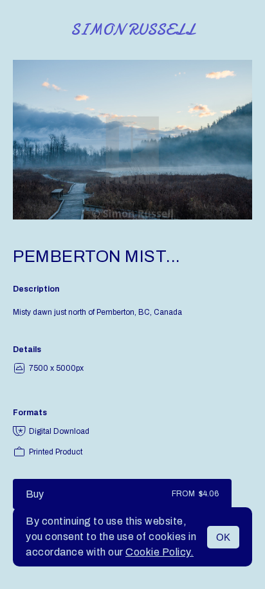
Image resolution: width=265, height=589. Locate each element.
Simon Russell (133, 30)
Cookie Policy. (159, 552)
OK (223, 537)
